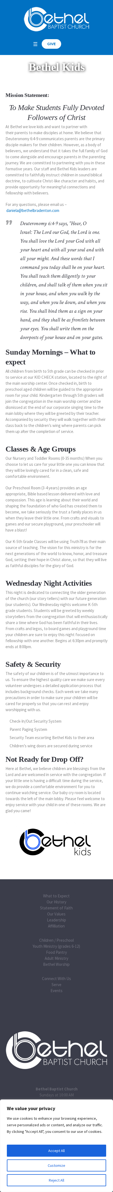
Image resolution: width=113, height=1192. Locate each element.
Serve (56, 984)
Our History (56, 901)
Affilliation (56, 926)
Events (56, 990)
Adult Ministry (56, 958)
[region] (56, 1145)
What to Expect (56, 895)
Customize (56, 1165)
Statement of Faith (56, 907)
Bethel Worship (56, 964)
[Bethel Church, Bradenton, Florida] (56, 19)
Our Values (56, 914)
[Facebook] (69, 44)
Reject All (56, 1180)
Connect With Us (56, 978)
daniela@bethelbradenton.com (32, 210)
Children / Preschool (56, 940)
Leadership (56, 920)
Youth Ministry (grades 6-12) (56, 946)
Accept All (56, 1150)
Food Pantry (56, 952)
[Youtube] (76, 44)
